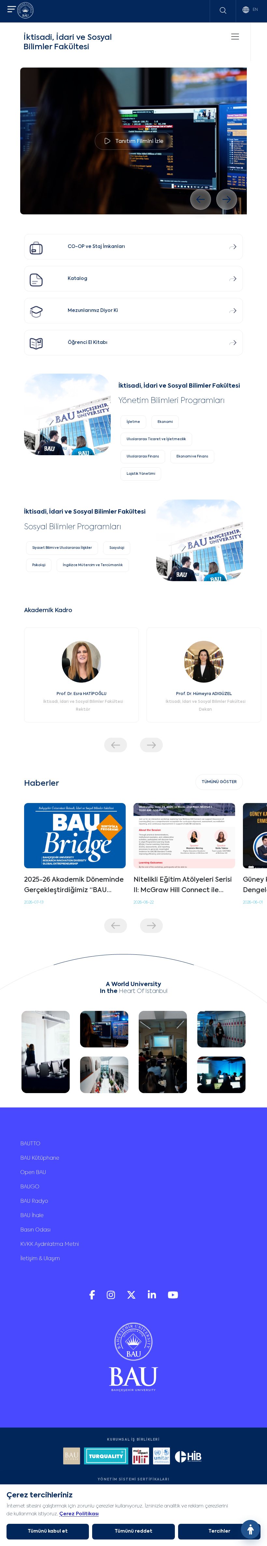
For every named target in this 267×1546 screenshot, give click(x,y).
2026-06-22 (144, 902)
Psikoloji (38, 565)
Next (151, 745)
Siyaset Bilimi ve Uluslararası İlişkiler (62, 547)
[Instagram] (111, 1297)
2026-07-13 (33, 902)
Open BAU (33, 1172)
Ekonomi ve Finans (192, 456)
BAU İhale (32, 1215)
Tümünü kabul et (48, 1531)
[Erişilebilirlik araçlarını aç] (250, 1529)
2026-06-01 (253, 902)
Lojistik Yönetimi (141, 473)
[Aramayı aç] (223, 10)
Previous (115, 745)
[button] (12, 10)
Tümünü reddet (133, 1531)
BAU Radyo (34, 1201)
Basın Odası (35, 1230)
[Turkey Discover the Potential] (106, 1456)
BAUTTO (30, 1144)
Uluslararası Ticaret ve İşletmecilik (156, 439)
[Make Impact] (140, 1456)
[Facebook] (93, 1297)
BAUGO (29, 1187)
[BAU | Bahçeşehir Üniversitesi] (25, 11)
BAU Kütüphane (39, 1158)
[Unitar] (161, 1456)
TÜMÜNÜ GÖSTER (219, 782)
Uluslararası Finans (143, 456)
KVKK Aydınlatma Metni (49, 1244)
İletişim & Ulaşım (40, 1258)
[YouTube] (172, 1297)
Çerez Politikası (79, 1513)
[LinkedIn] (152, 1297)
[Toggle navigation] (235, 36)
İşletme (133, 422)
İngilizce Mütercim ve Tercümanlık (93, 565)
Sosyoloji (116, 547)
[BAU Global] (71, 1456)
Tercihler (219, 1531)
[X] (132, 1297)
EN (255, 10)
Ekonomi (165, 422)
